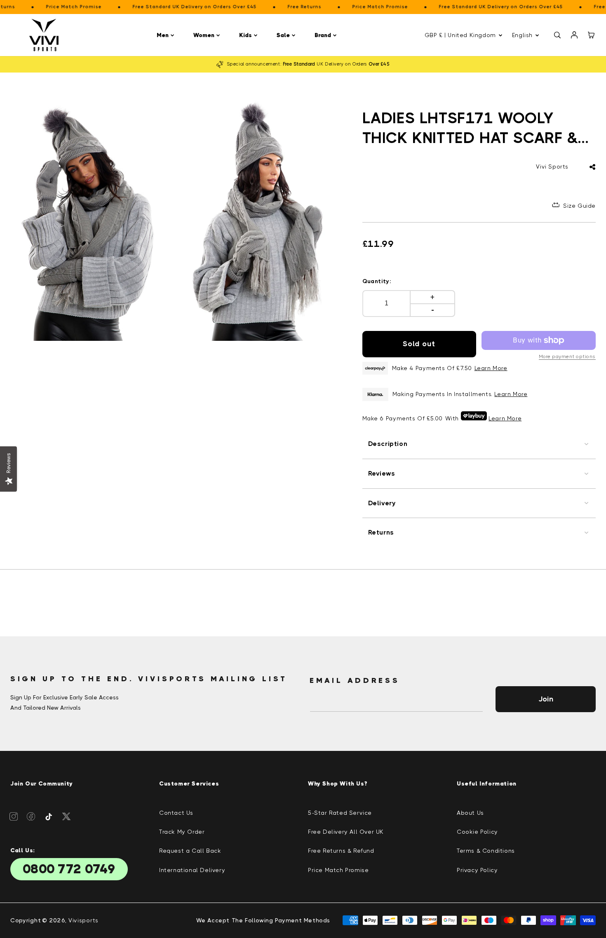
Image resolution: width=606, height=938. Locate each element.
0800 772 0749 (69, 869)
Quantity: (377, 281)
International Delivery (192, 870)
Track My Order (181, 831)
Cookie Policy (477, 831)
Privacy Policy (477, 870)
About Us (470, 812)
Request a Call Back (190, 850)
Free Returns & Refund (341, 850)
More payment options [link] (567, 356)
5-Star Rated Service (340, 812)
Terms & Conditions (486, 850)
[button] (167, 35)
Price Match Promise (338, 870)
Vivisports (83, 920)
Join (545, 699)
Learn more (510, 394)
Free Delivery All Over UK (346, 831)
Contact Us (176, 812)
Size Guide (579, 205)
